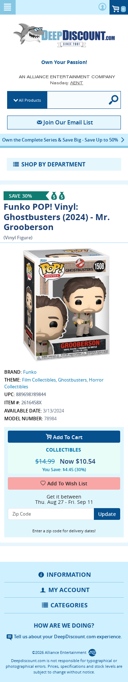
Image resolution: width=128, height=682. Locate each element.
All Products (30, 100)
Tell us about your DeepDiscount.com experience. (67, 636)
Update (107, 514)
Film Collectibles (39, 380)
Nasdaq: (66, 82)
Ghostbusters (72, 380)
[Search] (114, 100)
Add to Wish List (67, 483)
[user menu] (102, 7)
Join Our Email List (67, 122)
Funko (30, 372)
